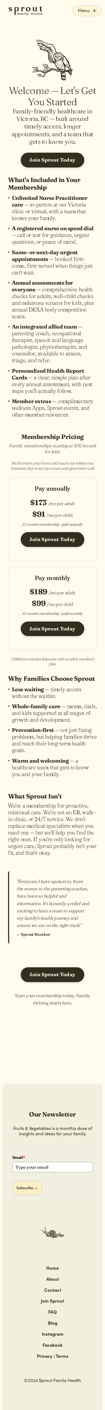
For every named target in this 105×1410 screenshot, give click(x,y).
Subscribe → (27, 1187)
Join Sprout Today (52, 160)
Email (18, 1157)
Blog (52, 1323)
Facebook (53, 1345)
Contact (52, 1290)
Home (52, 1268)
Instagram (53, 1334)
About (52, 1279)
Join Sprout (52, 1300)
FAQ (52, 1311)
